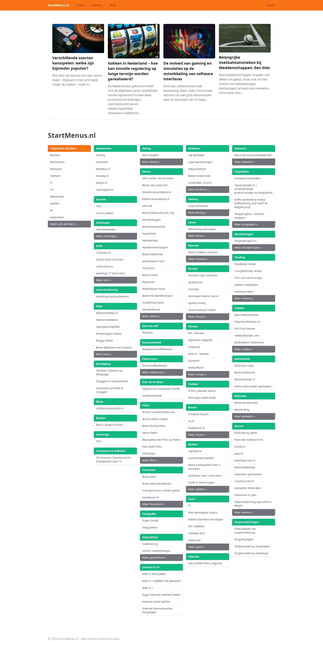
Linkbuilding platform (109, 408)
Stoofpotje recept (245, 264)
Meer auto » (103, 280)
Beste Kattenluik (244, 372)
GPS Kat (147, 206)
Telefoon (55, 176)
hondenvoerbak (152, 395)
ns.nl (191, 421)
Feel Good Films (152, 446)
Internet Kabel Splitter (156, 601)
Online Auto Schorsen (109, 259)
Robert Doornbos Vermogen (205, 519)
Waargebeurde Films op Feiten (161, 439)
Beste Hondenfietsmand (157, 295)
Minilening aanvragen (202, 229)
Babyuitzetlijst (197, 169)
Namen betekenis (107, 320)
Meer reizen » (196, 434)
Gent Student (150, 155)
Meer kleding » (197, 212)
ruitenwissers (104, 266)
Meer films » (150, 460)
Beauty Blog (241, 409)
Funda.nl (239, 446)
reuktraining (150, 544)
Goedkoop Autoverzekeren (112, 296)
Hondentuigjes (151, 219)
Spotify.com (195, 282)
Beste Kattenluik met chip (158, 213)
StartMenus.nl (58, 5)
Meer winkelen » (244, 416)
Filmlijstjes (149, 453)
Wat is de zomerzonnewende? (253, 155)
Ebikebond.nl (196, 428)
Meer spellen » (197, 489)
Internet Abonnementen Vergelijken (157, 610)
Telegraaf (194, 347)
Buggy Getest (104, 340)
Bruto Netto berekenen (156, 483)
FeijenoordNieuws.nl (247, 321)
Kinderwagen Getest (109, 333)
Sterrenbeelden (106, 229)
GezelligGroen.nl (244, 460)
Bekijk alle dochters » (63, 224)
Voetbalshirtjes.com (246, 335)
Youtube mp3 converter (203, 275)
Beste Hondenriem (246, 402)
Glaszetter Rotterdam (247, 488)
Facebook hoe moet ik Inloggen (109, 390)
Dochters (97, 5)
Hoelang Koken (243, 291)
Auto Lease (149, 476)
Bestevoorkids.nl (244, 379)
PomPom (147, 332)
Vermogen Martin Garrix (203, 296)
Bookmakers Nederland (249, 342)
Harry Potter (149, 433)
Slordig (100, 155)
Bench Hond (150, 275)
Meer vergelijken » (246, 224)
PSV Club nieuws (244, 328)
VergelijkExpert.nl (245, 241)
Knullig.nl (102, 176)
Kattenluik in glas (245, 495)
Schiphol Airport (198, 414)
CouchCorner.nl (244, 481)
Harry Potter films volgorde (205, 563)
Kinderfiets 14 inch (200, 182)
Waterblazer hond (153, 289)
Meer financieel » (153, 504)
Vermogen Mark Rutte (202, 397)
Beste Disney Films (154, 426)
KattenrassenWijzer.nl (156, 199)
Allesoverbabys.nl (107, 313)
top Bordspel (196, 155)
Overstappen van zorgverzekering (245, 530)
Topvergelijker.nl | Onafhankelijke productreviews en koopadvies (253, 188)
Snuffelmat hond (152, 302)
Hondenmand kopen (155, 247)
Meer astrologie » (107, 236)
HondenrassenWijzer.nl (156, 192)
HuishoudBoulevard (154, 365)
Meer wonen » (243, 512)
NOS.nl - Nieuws (198, 354)
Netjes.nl (101, 182)
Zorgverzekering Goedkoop (251, 553)
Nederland (57, 217)
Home (80, 5)
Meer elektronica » (153, 372)
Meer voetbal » (243, 349)
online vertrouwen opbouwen (252, 386)
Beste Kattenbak (152, 254)
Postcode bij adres (245, 433)
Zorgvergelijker (243, 539)
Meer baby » (104, 354)
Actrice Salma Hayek (154, 419)
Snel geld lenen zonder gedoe (161, 490)
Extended (102, 162)
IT (51, 182)
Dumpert (193, 360)
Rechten (55, 155)
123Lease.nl (103, 252)
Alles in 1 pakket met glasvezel (161, 581)
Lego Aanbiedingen (200, 162)
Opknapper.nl (104, 189)
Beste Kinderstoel (199, 176)
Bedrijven (56, 169)
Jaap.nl (238, 453)
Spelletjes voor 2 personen (205, 475)
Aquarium (148, 282)
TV (51, 189)
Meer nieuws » (197, 374)
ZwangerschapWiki (108, 326)
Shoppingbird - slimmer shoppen (249, 215)
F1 (189, 505)
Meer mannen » (198, 259)
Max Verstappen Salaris (203, 512)
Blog (113, 5)
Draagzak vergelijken (247, 178)
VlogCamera (149, 527)
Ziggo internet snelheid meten (161, 594)
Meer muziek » (197, 316)
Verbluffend (195, 367)
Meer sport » (196, 547)
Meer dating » (151, 162)
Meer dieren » (151, 316)
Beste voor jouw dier (155, 185)
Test (98, 206)
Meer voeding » (244, 298)
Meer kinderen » (198, 189)
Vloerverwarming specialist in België (253, 503)
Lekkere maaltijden (246, 284)
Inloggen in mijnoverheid (112, 381)
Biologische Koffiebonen (157, 349)
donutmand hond (153, 261)
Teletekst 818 (196, 533)
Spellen (54, 203)
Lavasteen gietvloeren (248, 474)
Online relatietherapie (156, 551)
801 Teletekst (196, 526)
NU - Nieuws (196, 333)
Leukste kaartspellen (201, 458)
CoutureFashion (198, 206)
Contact (270, 5)
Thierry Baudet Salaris (202, 391)
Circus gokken (105, 213)
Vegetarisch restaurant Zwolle (161, 388)
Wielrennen (57, 162)
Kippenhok (149, 233)
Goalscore (194, 540)
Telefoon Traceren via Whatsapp (109, 372)
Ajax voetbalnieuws (246, 315)
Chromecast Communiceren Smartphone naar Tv (113, 459)
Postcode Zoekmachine (248, 439)
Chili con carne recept (248, 278)
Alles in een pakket (154, 574)
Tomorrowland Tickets (202, 310)
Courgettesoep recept (248, 271)
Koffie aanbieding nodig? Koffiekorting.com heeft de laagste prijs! (251, 203)
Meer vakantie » (244, 162)
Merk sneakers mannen (203, 252)
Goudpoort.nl (150, 497)
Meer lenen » (196, 236)
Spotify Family (197, 303)
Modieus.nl (103, 169)
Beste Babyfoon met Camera (114, 347)
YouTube (193, 289)
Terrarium (148, 268)
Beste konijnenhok (153, 226)
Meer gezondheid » (154, 557)
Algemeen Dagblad (200, 340)
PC (51, 210)
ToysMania (195, 451)
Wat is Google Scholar (109, 424)
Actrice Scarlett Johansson (158, 412)
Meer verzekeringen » (248, 247)
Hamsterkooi (150, 240)
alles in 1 (147, 588)
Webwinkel (57, 196)
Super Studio (150, 520)
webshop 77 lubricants (110, 273)
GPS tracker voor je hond (157, 178)
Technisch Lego (244, 365)
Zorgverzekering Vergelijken (252, 546)
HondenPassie (151, 309)
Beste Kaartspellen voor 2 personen (204, 466)
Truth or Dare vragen (201, 482)
